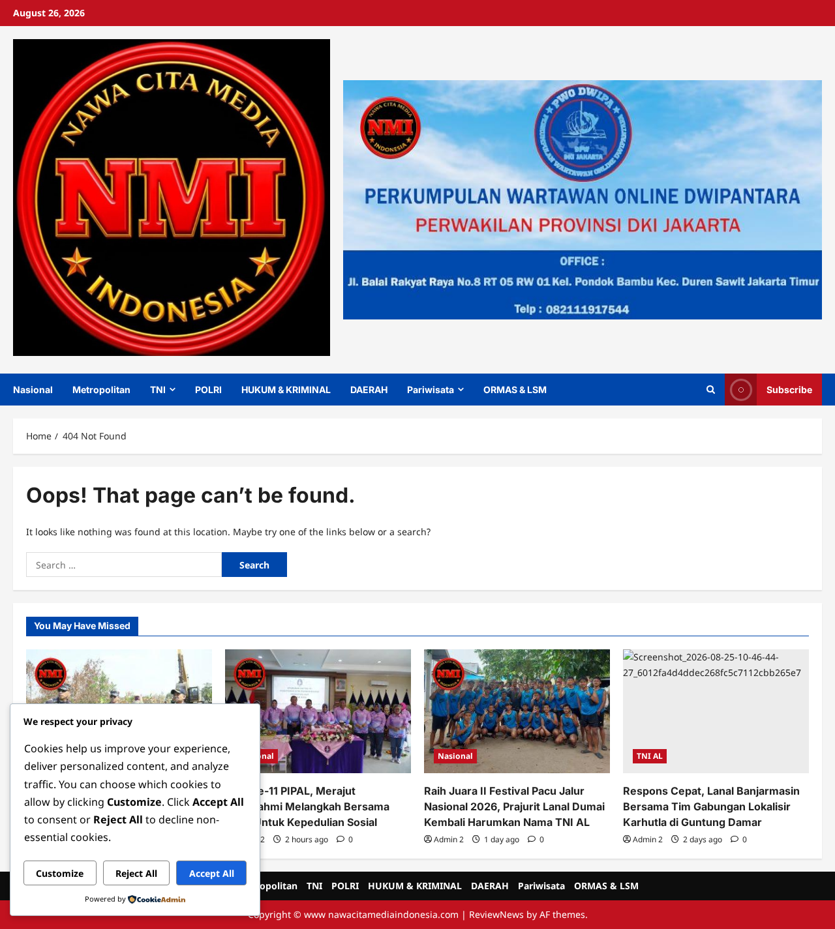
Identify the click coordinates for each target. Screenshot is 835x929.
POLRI (208, 389)
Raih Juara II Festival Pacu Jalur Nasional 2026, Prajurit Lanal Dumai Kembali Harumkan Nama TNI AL (514, 806)
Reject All (136, 873)
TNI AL (650, 755)
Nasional (33, 389)
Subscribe (789, 388)
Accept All (211, 873)
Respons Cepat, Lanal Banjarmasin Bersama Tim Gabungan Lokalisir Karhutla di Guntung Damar (711, 806)
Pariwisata (430, 389)
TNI (158, 389)
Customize (60, 873)
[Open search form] (710, 389)
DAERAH (368, 389)
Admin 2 (449, 839)
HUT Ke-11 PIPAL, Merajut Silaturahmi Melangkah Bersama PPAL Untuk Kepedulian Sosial (307, 806)
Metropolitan (101, 389)
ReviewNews (496, 914)
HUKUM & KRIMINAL (286, 389)
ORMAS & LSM (515, 389)
